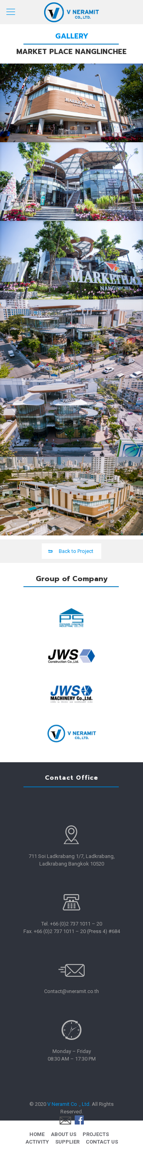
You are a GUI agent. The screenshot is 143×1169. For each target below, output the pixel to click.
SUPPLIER (67, 1142)
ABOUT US (63, 1134)
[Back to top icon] (126, 1152)
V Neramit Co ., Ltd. (69, 1104)
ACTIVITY (37, 1142)
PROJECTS (96, 1134)
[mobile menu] (10, 12)
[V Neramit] (71, 12)
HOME (36, 1134)
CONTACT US (102, 1142)
